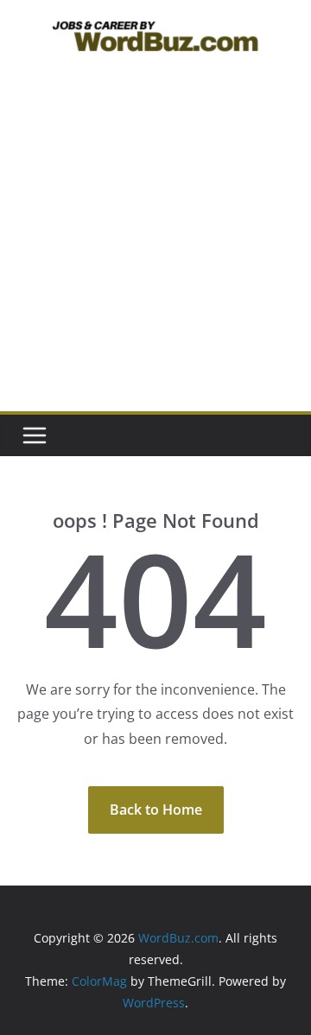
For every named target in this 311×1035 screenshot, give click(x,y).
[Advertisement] (155, 247)
